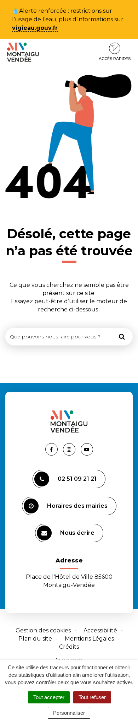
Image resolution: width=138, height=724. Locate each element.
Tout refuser (92, 697)
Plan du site (35, 638)
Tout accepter (48, 697)
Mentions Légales (89, 638)
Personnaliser (69, 713)
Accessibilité (100, 630)
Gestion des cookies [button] (43, 630)
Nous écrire (77, 532)
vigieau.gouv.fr (35, 28)
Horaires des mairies (77, 505)
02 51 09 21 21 (77, 478)
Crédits (69, 646)
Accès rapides (115, 58)
